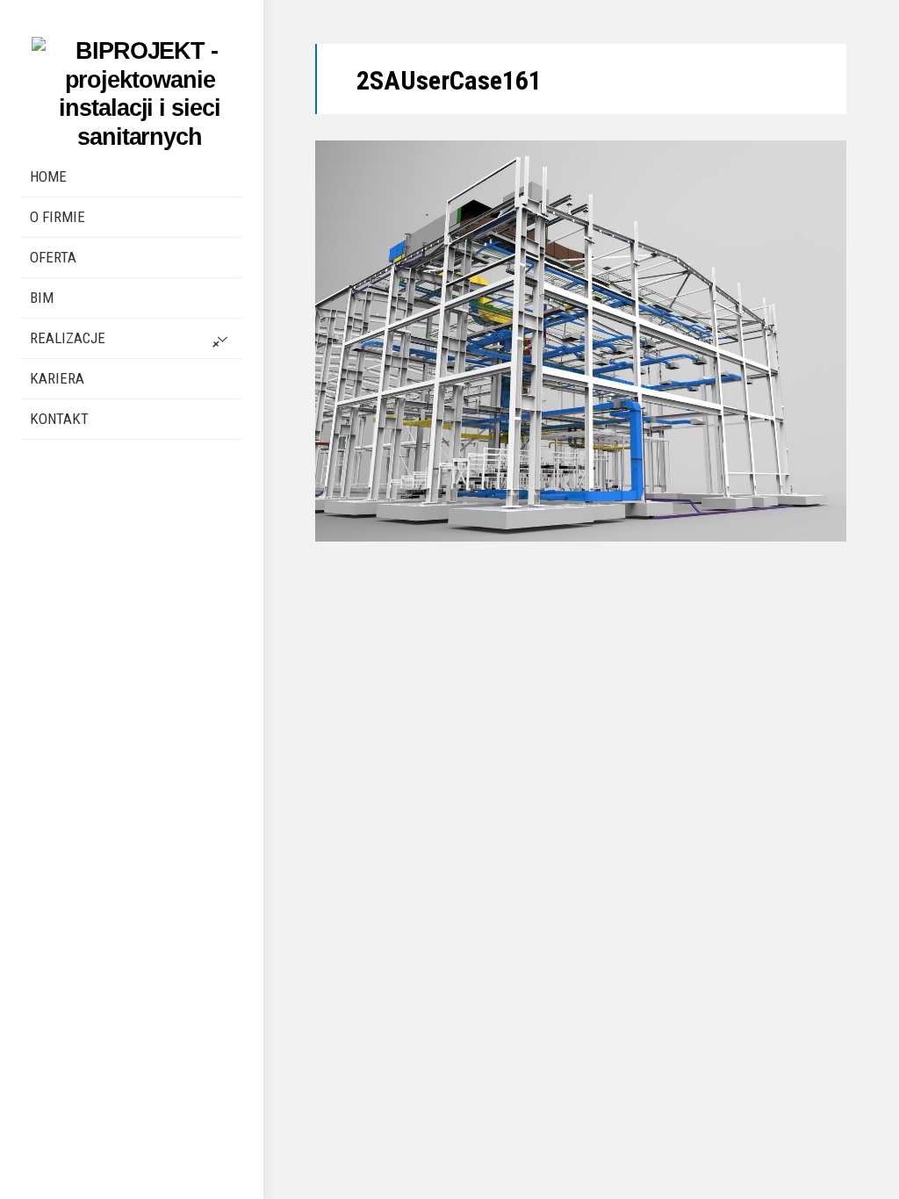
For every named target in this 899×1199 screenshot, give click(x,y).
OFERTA (53, 257)
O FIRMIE (57, 217)
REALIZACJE (67, 338)
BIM (42, 297)
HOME (48, 176)
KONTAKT (59, 418)
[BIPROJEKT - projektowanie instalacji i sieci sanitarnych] (137, 136)
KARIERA (57, 378)
